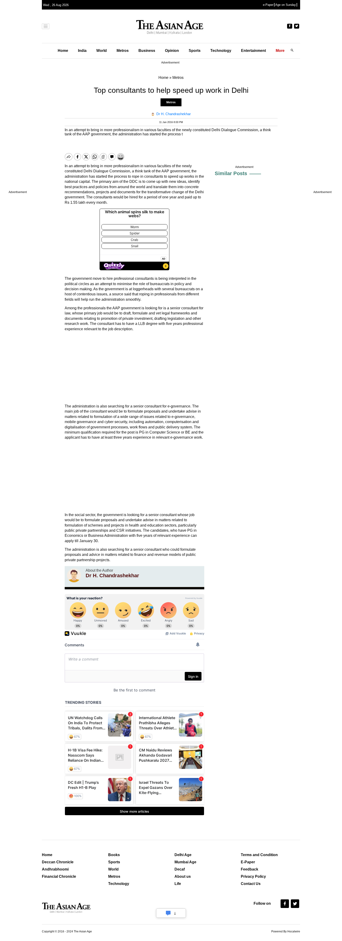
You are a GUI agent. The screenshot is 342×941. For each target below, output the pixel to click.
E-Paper (248, 862)
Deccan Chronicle (58, 862)
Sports (195, 51)
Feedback (249, 869)
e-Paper (268, 5)
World (101, 51)
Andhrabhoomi (55, 869)
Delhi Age (182, 855)
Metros (123, 51)
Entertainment (253, 51)
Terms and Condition (259, 855)
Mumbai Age (185, 862)
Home (63, 51)
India (82, 51)
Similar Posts (231, 173)
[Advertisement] (134, 367)
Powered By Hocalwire (285, 931)
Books (114, 855)
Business (146, 51)
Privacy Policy (253, 876)
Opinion (172, 51)
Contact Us (251, 884)
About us (182, 876)
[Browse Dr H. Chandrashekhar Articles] (74, 575)
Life (177, 884)
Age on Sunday (285, 5)
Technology (220, 51)
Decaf (179, 869)
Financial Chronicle (59, 876)
